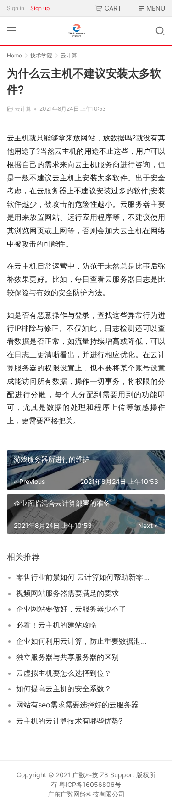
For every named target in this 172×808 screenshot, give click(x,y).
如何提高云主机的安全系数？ (63, 688)
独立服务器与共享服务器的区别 (67, 657)
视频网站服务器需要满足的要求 (67, 593)
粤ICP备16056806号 (90, 784)
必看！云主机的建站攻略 (56, 624)
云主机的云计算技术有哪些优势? (69, 720)
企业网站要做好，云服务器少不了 (71, 608)
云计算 (23, 108)
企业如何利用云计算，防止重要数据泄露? (83, 640)
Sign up (40, 8)
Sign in (15, 8)
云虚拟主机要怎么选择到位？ (63, 673)
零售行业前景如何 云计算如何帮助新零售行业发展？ (83, 577)
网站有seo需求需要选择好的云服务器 (77, 704)
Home (14, 55)
